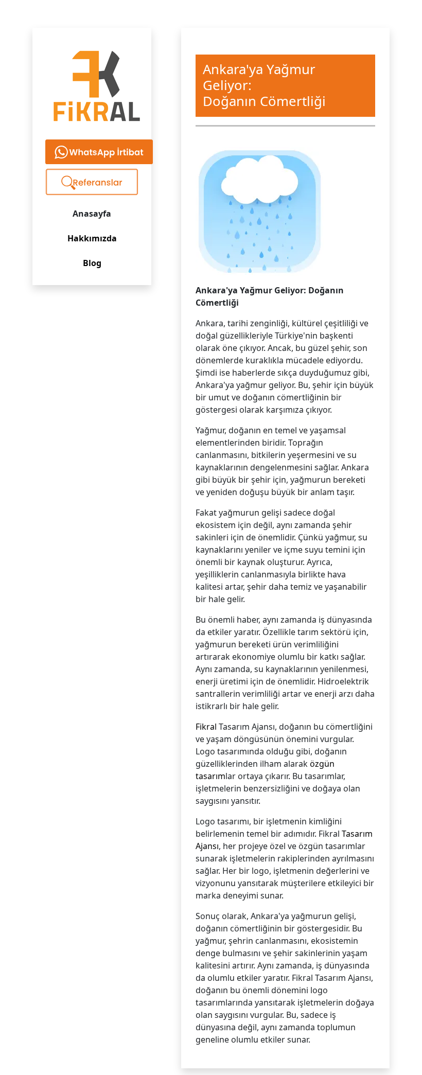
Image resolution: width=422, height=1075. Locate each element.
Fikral (206, 726)
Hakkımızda (92, 238)
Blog (92, 263)
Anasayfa (92, 213)
